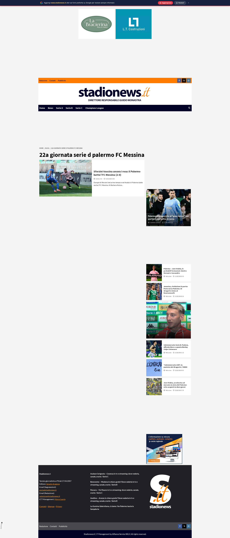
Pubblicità (62, 80)
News (50, 108)
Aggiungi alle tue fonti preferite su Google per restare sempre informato (79, 3)
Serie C (79, 108)
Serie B (69, 108)
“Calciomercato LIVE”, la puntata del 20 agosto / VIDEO (175, 366)
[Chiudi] (188, 3)
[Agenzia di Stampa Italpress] (164, 449)
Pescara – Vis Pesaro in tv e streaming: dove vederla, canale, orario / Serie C (114, 491)
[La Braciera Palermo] (96, 24)
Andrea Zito (99, 179)
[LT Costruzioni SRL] (134, 24)
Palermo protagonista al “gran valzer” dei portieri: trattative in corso (168, 217)
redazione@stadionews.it (49, 496)
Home (42, 108)
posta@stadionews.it (48, 490)
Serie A (59, 108)
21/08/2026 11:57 (168, 222)
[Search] (189, 108)
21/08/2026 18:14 (179, 296)
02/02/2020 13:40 (110, 179)
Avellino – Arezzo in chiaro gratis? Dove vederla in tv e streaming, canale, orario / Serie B (112, 499)
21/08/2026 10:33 (179, 276)
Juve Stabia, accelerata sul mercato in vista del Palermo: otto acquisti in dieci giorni (175, 385)
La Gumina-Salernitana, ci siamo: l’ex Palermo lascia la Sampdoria (167, 329)
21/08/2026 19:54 (163, 335)
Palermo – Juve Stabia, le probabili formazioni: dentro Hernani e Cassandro (175, 271)
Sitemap (51, 506)
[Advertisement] (115, 60)
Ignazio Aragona (53, 484)
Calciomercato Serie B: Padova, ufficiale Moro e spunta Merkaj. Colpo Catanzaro (176, 347)
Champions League (94, 108)
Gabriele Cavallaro (155, 222)
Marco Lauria (60, 499)
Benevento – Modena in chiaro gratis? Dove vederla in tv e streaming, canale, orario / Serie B (114, 483)
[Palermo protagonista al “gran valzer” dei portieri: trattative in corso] (168, 207)
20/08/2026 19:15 (179, 370)
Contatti (52, 80)
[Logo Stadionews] (160, 491)
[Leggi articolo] (65, 178)
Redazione (43, 80)
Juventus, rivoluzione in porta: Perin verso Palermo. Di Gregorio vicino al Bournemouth (176, 289)
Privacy (59, 506)
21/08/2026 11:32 (179, 352)
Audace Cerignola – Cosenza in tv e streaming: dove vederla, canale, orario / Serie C (114, 475)
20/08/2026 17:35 (179, 390)
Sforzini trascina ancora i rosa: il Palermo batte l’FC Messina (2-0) (117, 173)
